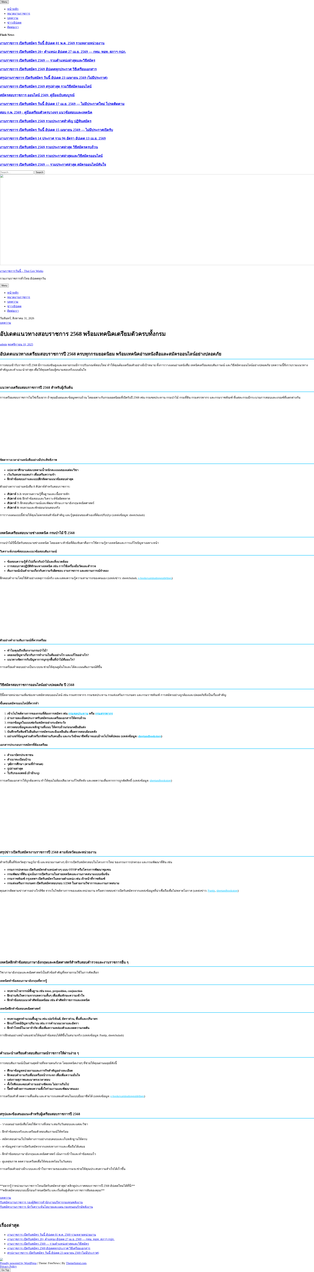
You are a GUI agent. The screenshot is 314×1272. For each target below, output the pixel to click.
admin (3, 344)
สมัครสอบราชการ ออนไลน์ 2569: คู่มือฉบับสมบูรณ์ (37, 95)
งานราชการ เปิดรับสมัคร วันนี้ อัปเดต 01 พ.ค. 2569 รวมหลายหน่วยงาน (52, 43)
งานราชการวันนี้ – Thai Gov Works (21, 271)
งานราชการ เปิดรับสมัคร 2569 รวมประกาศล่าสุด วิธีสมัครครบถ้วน (49, 147)
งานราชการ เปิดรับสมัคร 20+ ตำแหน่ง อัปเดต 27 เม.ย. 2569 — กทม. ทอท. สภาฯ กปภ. (63, 52)
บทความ (12, 18)
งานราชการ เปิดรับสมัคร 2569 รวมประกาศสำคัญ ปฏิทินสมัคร (45, 121)
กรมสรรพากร (104, 713)
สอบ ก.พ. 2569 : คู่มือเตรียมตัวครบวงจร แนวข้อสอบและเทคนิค (46, 112)
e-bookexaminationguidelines (155, 578)
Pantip (211, 890)
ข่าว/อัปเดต (14, 22)
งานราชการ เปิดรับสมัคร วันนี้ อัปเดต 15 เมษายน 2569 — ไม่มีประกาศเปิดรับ (56, 130)
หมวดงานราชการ (18, 13)
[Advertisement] (157, 428)
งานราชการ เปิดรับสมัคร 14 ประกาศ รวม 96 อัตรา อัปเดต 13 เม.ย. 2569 (53, 138)
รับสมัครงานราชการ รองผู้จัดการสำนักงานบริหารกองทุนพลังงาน (41, 1202)
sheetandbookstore (149, 736)
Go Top (5, 1270)
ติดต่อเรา (13, 27)
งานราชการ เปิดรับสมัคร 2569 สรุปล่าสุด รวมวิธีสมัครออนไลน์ (46, 86)
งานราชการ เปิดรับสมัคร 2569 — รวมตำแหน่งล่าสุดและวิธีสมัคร (47, 60)
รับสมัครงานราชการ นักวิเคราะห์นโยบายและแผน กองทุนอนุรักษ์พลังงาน (46, 1206)
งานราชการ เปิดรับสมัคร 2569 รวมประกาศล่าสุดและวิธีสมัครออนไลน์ (51, 156)
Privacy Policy (8, 1266)
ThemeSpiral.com (76, 1263)
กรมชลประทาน (78, 713)
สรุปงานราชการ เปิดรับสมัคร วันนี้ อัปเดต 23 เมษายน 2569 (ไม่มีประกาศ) (53, 78)
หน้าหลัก (13, 9)
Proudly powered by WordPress (18, 1263)
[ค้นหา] (307, 1213)
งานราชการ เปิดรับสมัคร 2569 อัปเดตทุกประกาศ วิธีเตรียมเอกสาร (48, 69)
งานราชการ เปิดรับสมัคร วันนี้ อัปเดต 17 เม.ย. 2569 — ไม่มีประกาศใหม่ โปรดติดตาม (62, 104)
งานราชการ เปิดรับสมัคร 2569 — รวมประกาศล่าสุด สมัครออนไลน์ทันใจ (53, 164)
